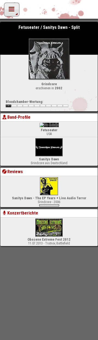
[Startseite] (49, 11)
